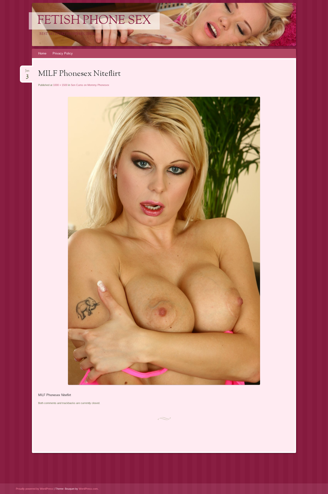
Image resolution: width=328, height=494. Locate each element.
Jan (27, 72)
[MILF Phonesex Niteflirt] (164, 384)
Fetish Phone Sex (94, 21)
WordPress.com (88, 488)
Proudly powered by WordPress (34, 488)
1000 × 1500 (60, 85)
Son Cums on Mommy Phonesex (90, 85)
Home (42, 53)
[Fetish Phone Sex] (163, 24)
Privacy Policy (63, 53)
